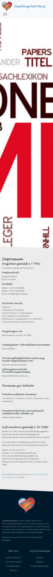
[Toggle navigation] (5, 14)
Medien (39, 561)
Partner (39, 557)
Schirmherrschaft (13, 561)
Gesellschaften (13, 566)
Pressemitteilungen (40, 566)
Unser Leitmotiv (13, 557)
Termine (13, 570)
